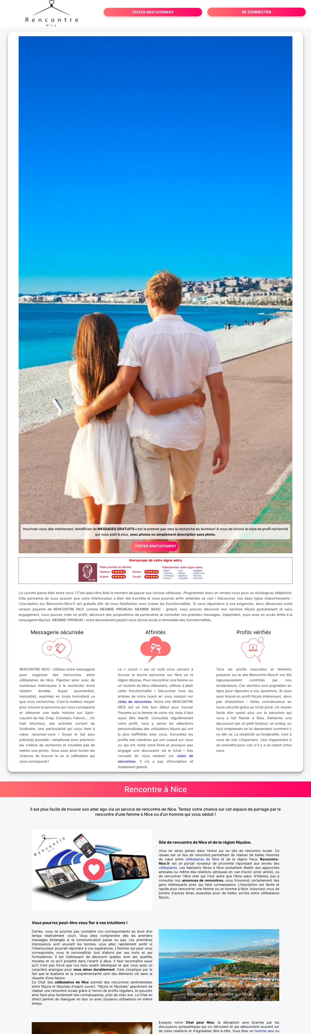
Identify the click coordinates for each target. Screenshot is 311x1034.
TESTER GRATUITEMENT (153, 12)
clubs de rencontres (135, 701)
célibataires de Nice (202, 859)
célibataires (168, 867)
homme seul (264, 1031)
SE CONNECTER (256, 12)
